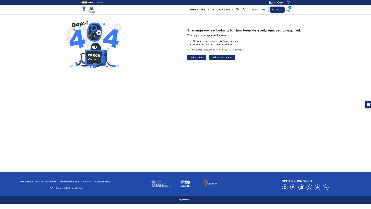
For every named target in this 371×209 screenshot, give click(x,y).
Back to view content (222, 57)
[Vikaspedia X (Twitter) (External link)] (309, 187)
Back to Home (197, 57)
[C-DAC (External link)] (185, 184)
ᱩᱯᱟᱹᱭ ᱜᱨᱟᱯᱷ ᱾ (226, 9)
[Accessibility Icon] (288, 2)
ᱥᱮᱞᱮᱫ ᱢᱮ (277, 9)
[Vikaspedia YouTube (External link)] (326, 187)
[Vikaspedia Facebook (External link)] (285, 187)
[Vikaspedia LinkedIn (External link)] (301, 187)
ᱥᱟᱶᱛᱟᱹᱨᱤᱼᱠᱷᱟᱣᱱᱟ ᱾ (199, 9)
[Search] (244, 9)
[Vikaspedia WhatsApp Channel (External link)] (317, 187)
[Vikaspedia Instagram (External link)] (293, 187)
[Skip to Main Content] (271, 2)
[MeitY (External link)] (84, 9)
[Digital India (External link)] (209, 184)
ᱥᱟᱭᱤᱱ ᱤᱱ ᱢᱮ (258, 9)
